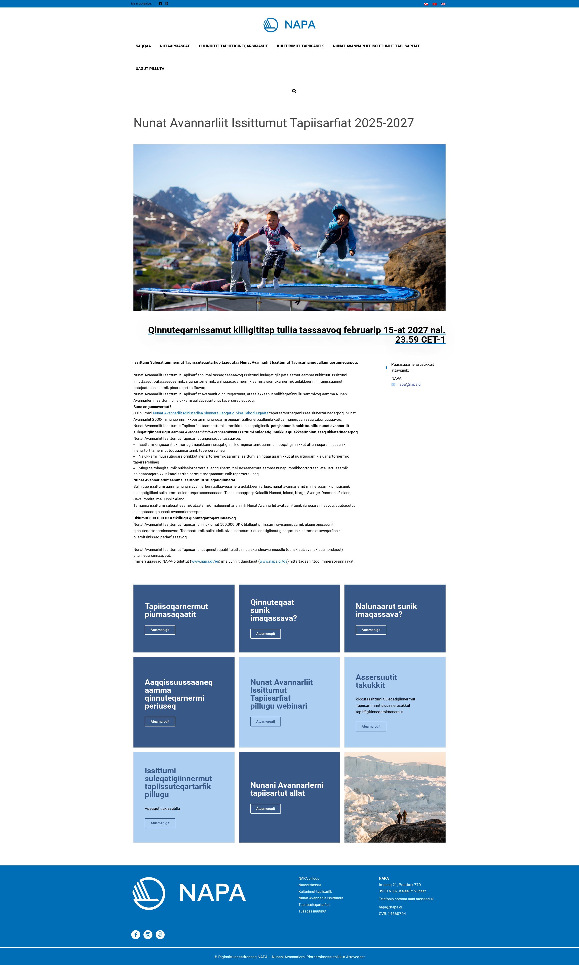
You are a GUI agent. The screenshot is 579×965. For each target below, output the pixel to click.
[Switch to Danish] (434, 4)
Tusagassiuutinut (312, 911)
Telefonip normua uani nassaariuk (406, 899)
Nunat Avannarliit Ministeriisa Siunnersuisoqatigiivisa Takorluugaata (210, 413)
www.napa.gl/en (205, 561)
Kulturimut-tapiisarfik (315, 891)
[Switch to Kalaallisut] (426, 4)
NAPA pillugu (309, 878)
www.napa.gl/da (273, 561)
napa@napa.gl (409, 384)
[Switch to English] (443, 4)
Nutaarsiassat (310, 885)
